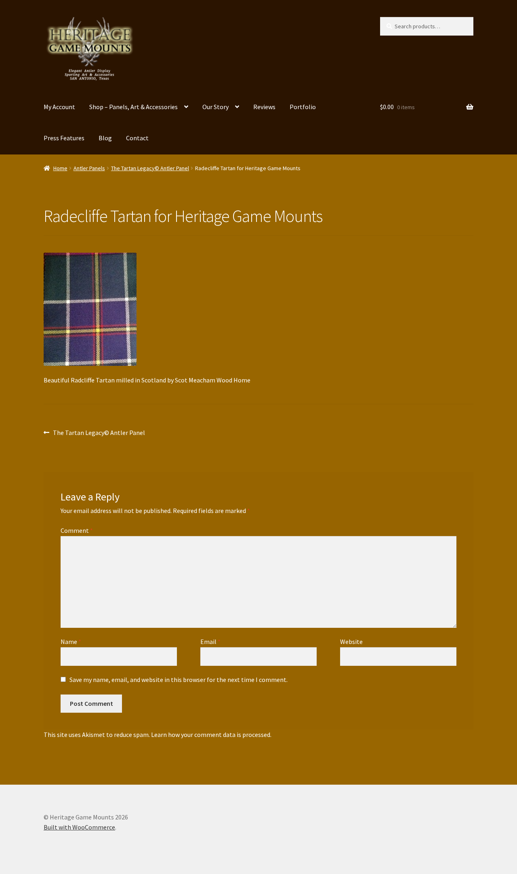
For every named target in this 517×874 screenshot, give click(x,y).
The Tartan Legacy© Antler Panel (150, 168)
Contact (137, 138)
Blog (105, 138)
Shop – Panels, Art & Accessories (133, 107)
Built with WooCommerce (79, 827)
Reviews (264, 107)
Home (60, 168)
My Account (59, 107)
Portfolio (303, 107)
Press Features (64, 138)
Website (351, 642)
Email (210, 642)
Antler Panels (89, 168)
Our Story (215, 107)
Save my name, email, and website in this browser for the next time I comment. (178, 680)
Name (71, 642)
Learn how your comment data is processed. (211, 734)
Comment (77, 530)
